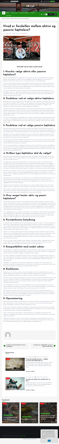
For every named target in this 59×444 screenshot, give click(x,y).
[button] (54, 400)
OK (49, 440)
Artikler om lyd (8, 33)
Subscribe (51, 14)
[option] (10, 412)
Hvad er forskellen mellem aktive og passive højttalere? (17, 18)
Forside (3, 18)
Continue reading (30, 371)
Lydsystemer (8, 15)
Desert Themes (23, 435)
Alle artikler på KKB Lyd (8, 412)
